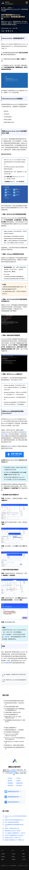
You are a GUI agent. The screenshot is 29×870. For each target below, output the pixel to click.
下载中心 (9, 446)
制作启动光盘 (15, 472)
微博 (24, 856)
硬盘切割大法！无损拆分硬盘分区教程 (14, 745)
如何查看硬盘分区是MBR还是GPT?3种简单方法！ (15, 721)
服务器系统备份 (13, 771)
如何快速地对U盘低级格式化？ (12, 732)
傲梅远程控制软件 (13, 802)
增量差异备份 (19, 783)
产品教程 (13, 859)
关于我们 (13, 854)
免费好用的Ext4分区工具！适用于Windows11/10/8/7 (13, 717)
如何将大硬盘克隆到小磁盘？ (12, 706)
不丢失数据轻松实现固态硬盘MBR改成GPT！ (14, 825)
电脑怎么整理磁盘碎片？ (11, 727)
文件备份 (10, 778)
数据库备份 (10, 783)
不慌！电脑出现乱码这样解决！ (12, 822)
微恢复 (2, 859)
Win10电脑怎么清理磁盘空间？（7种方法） (15, 833)
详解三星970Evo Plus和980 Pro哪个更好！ (14, 742)
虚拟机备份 (10, 785)
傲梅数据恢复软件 (13, 797)
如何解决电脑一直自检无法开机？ (13, 712)
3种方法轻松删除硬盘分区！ (12, 714)
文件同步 (18, 778)
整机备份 (10, 780)
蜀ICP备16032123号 (23, 865)
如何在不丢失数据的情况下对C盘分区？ (14, 835)
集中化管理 (19, 785)
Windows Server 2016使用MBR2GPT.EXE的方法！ (11, 735)
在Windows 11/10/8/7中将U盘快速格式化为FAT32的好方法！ (15, 738)
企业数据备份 (13, 770)
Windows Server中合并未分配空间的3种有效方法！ (15, 816)
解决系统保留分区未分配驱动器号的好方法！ (15, 748)
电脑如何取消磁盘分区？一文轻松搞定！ (15, 729)
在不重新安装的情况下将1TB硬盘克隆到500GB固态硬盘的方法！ (15, 709)
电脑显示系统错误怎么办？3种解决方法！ (15, 840)
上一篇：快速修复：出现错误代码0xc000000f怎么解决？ (13, 675)
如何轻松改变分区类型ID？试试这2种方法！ (14, 703)
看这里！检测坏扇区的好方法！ (12, 828)
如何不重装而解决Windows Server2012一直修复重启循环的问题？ (14, 10)
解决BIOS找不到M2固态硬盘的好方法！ (14, 820)
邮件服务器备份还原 (10, 773)
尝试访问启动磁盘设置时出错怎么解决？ (15, 700)
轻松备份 (3, 856)
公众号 (24, 859)
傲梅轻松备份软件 (13, 791)
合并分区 (6, 636)
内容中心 (10, 7)
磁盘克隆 (8, 662)
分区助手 (3, 854)
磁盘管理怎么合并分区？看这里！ (13, 830)
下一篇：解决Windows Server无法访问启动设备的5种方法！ (14, 680)
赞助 (24, 854)
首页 (4, 7)
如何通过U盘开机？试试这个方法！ (13, 837)
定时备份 (18, 780)
